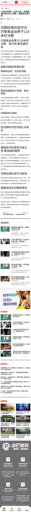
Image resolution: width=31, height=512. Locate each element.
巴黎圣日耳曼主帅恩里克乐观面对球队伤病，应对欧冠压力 (21, 352)
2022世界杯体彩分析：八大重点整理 (7, 413)
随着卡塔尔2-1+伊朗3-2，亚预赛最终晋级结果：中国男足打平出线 (15, 373)
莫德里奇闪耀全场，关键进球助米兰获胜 (20, 228)
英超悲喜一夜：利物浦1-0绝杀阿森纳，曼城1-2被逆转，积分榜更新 (15, 387)
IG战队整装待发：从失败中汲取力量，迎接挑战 (20, 240)
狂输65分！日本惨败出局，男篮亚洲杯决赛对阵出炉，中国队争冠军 (15, 378)
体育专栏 (7, 8)
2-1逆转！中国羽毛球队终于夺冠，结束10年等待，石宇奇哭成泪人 (14, 392)
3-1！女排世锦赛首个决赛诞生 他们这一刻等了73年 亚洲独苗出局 (15, 382)
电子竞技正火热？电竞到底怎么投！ (22, 413)
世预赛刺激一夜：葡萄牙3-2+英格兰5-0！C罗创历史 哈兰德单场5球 (15, 368)
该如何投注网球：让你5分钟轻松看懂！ (23, 436)
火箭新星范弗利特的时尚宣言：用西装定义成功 (20, 253)
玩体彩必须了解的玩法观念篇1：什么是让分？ (23, 424)
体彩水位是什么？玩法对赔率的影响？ (7, 424)
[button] (16, 2)
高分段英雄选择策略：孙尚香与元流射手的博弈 (20, 278)
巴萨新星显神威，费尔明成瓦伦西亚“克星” (20, 265)
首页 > (2, 8)
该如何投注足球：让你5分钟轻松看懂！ (8, 436)
